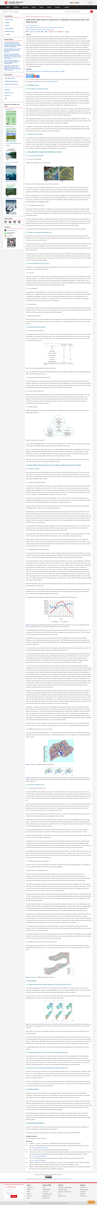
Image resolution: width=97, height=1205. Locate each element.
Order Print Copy (9, 92)
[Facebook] (10, 222)
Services (57, 7)
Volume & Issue (62, 1196)
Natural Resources (10, 126)
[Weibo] (19, 222)
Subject (28, 1189)
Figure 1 (85, 137)
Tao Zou (28, 25)
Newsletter (7, 89)
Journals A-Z (30, 1187)
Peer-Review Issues (47, 1193)
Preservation (83, 1191)
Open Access (83, 1187)
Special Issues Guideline (11, 84)
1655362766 (10, 236)
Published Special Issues (11, 81)
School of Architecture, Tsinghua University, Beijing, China (39, 29)
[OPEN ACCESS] (74, 2)
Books (34, 7)
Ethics (44, 1187)
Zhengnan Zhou (34, 25)
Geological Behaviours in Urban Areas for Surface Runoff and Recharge (12, 50)
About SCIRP (47, 1185)
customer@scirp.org (12, 230)
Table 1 (35, 250)
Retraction (82, 1193)
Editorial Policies (46, 1189)
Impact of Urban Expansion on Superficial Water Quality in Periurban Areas (12, 62)
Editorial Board (9, 28)
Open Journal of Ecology (32, 16)
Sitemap (29, 1193)
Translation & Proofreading (64, 1191)
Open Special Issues (10, 78)
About (49, 7)
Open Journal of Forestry (12, 181)
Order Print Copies (62, 1189)
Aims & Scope (9, 19)
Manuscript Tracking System (65, 1187)
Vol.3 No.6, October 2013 (45, 16)
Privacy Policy (83, 1196)
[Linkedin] (14, 222)
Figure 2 (44, 373)
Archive (7, 25)
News (41, 7)
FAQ (6, 98)
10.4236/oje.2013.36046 (34, 31)
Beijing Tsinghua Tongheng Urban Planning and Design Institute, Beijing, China (45, 27)
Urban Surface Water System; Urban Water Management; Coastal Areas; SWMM (45, 71)
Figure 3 (28, 577)
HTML (45, 31)
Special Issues (46, 1198)
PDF (42, 31)
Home (8, 7)
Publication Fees (10, 31)
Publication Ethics (84, 1189)
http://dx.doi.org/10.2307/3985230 (37, 1160)
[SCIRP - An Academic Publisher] (13, 2)
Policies (82, 1185)
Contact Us (7, 95)
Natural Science (9, 109)
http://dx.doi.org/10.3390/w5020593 (37, 1156)
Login (90, 2)
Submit (66, 7)
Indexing (8, 34)
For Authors (45, 1191)
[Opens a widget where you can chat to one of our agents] (91, 1202)
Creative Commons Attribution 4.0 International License (59, 1179)
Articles (16, 7)
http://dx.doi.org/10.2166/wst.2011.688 (38, 1147)
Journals (25, 7)
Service (60, 1185)
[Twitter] (5, 222)
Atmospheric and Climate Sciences (14, 198)
